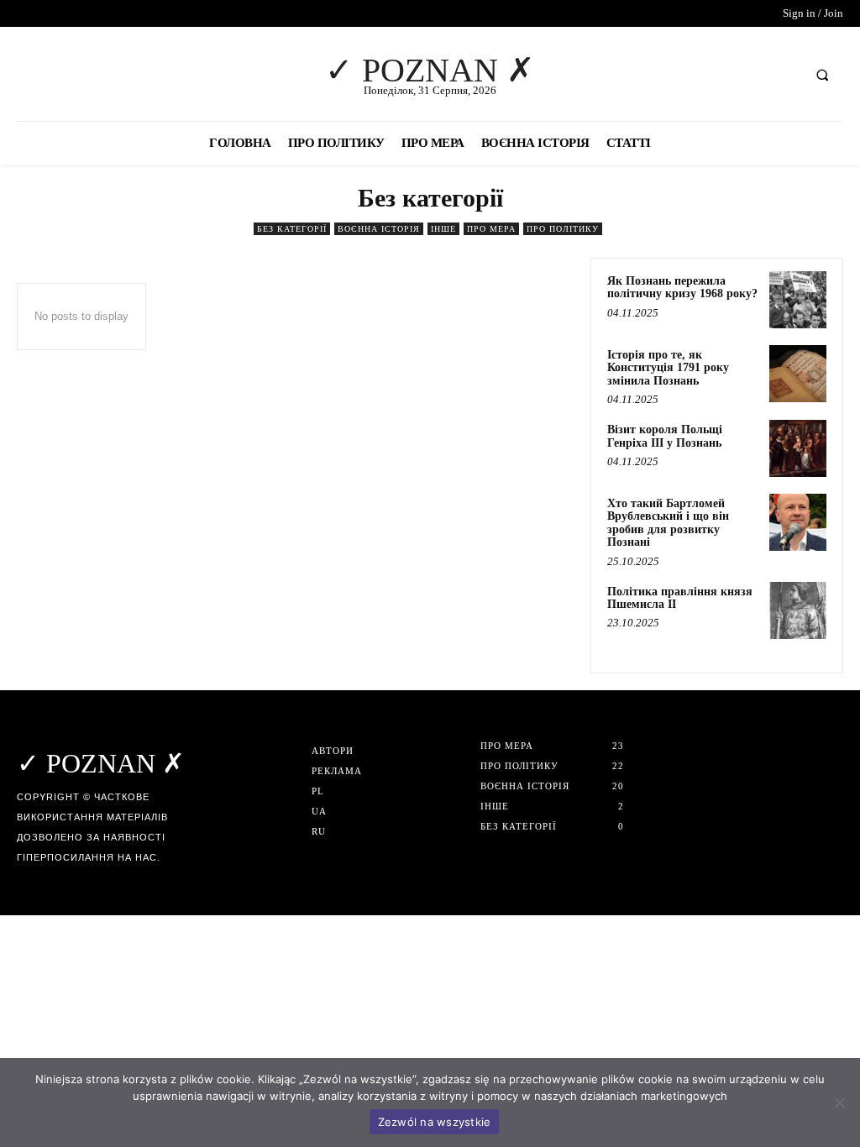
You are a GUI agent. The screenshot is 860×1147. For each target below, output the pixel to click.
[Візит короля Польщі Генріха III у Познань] (797, 448)
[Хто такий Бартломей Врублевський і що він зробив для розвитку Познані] (797, 522)
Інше (443, 228)
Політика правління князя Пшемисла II (679, 597)
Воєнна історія (379, 228)
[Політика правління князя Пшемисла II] (797, 610)
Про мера (491, 228)
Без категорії (292, 228)
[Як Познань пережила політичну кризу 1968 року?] (797, 299)
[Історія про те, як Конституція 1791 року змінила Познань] (797, 373)
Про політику (563, 228)
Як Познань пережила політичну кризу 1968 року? (682, 287)
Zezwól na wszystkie (434, 1122)
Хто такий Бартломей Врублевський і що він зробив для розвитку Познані (668, 522)
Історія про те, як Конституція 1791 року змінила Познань (668, 367)
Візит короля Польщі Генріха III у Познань (664, 435)
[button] (822, 75)
